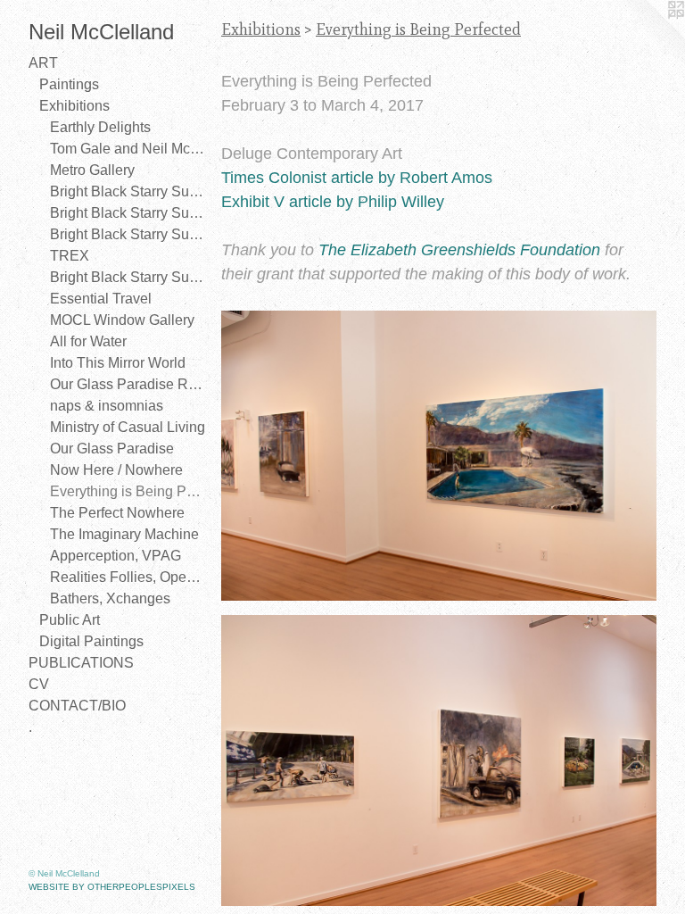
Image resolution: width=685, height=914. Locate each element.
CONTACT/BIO (77, 705)
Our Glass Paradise (112, 448)
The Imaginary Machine (124, 534)
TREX (69, 255)
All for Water (88, 341)
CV (39, 684)
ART (43, 63)
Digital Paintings (91, 641)
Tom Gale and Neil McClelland (128, 148)
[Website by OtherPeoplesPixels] (649, 35)
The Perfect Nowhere (117, 512)
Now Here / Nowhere (116, 470)
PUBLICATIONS (81, 662)
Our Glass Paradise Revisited (128, 384)
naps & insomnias (106, 405)
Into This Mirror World (118, 362)
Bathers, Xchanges (110, 598)
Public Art (69, 619)
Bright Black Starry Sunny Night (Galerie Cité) (128, 212)
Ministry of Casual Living (127, 427)
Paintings (69, 84)
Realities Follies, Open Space (128, 577)
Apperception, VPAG (115, 555)
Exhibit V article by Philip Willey (332, 202)
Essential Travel (101, 298)
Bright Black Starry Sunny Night (128, 191)
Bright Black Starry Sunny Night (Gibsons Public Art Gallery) (128, 234)
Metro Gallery (92, 170)
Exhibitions (74, 105)
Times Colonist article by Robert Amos (356, 178)
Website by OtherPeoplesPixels (112, 887)
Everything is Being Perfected (128, 491)
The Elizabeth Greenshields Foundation (459, 250)
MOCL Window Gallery (122, 320)
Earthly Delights (100, 127)
